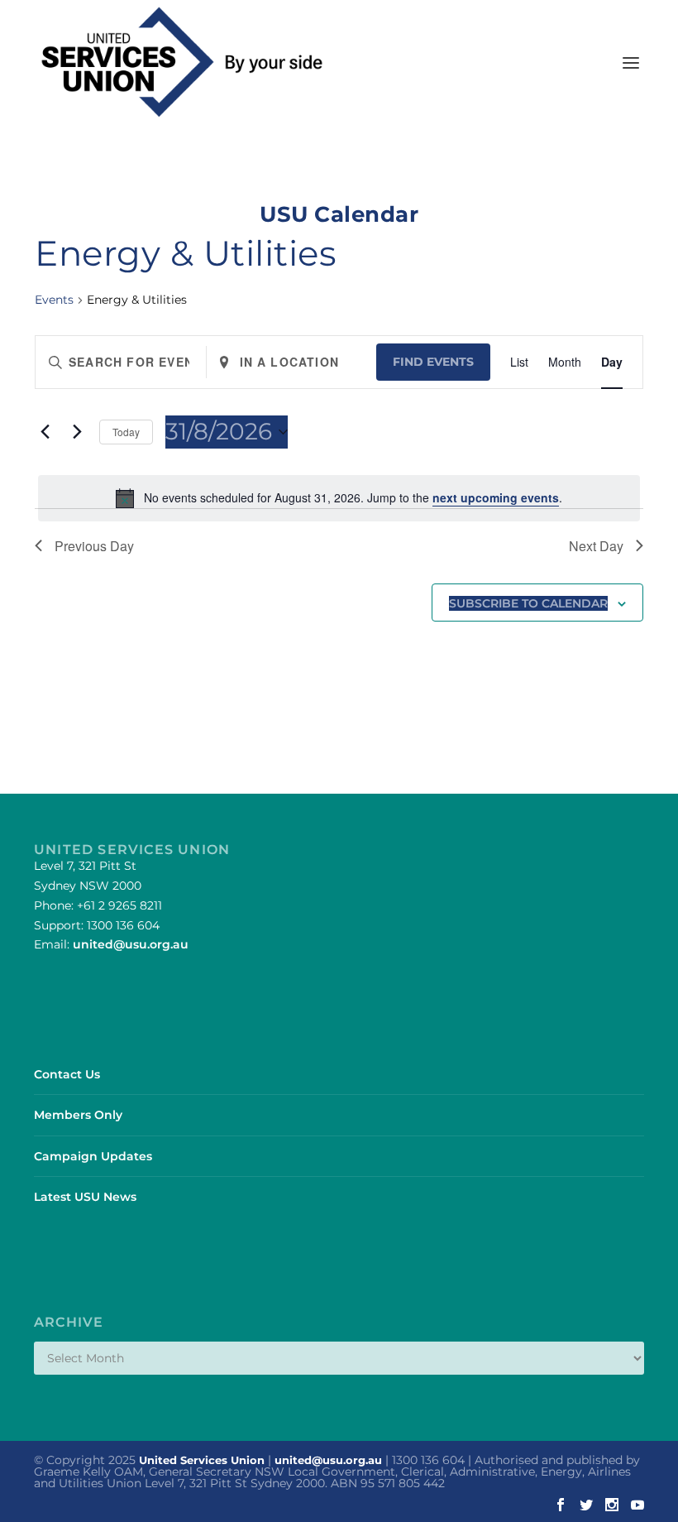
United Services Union (202, 1460)
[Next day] (77, 432)
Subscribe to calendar (528, 603)
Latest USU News (85, 1196)
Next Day (596, 545)
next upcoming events (495, 497)
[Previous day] (45, 432)
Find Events (433, 361)
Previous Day (94, 545)
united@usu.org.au (131, 944)
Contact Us (67, 1074)
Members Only (78, 1114)
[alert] (339, 498)
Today (126, 432)
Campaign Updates (93, 1156)
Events (54, 299)
